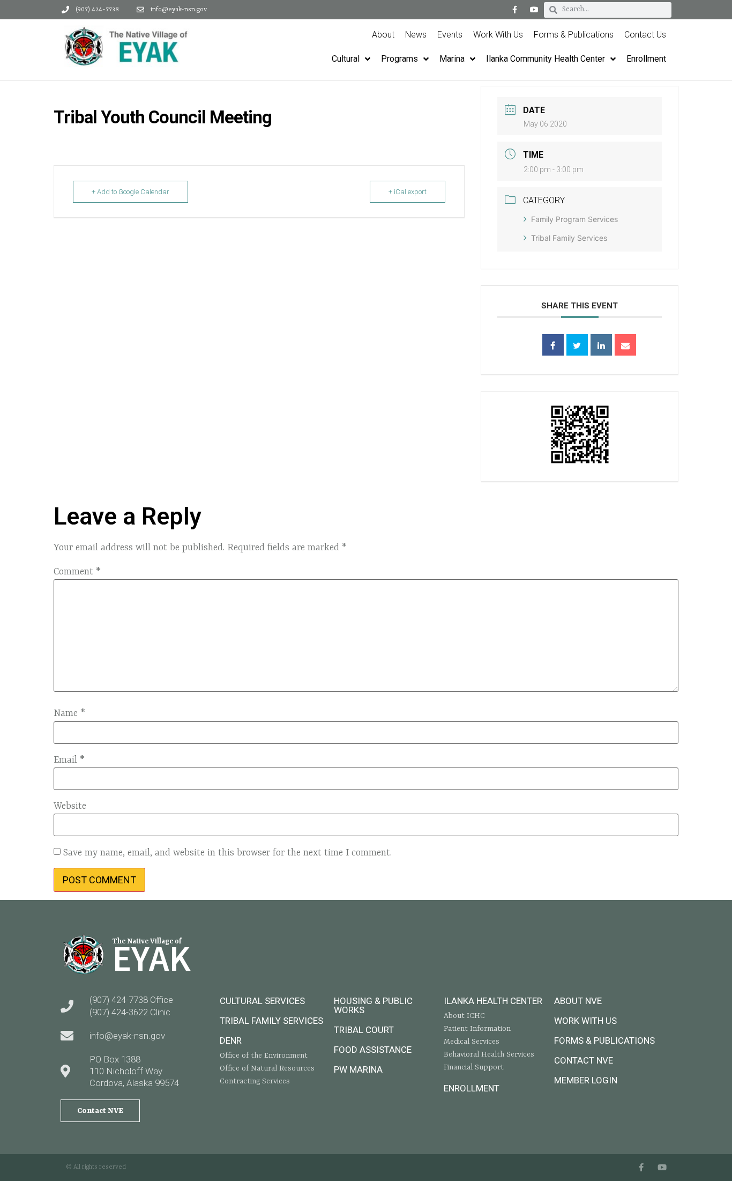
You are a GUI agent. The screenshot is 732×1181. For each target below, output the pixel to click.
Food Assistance (373, 1049)
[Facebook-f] (514, 9)
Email (69, 760)
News (416, 34)
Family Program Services (574, 219)
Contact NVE (583, 1060)
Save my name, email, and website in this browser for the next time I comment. (227, 852)
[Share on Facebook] (553, 345)
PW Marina (358, 1069)
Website (70, 806)
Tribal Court (364, 1029)
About (383, 34)
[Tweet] (577, 345)
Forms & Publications (574, 34)
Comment (77, 571)
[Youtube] (534, 9)
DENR (231, 1040)
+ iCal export (408, 192)
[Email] (625, 345)
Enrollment (471, 1088)
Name (69, 713)
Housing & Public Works (373, 1005)
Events (449, 34)
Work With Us (498, 34)
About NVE (578, 1000)
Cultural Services (262, 1000)
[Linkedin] (601, 345)
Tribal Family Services (569, 237)
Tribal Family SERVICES (271, 1020)
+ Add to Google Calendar (130, 192)
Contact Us (645, 34)
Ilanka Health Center (493, 1000)
